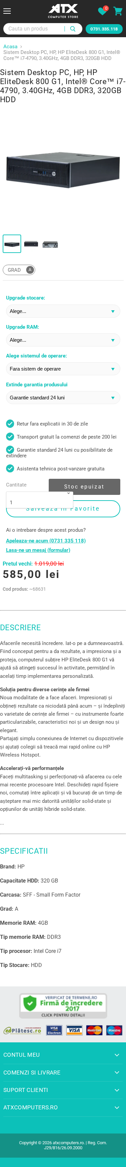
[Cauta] (73, 29)
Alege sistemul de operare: (36, 356)
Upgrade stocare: (25, 298)
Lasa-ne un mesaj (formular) (38, 550)
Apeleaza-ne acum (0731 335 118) (46, 541)
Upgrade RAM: (22, 327)
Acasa (10, 47)
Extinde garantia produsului (37, 385)
